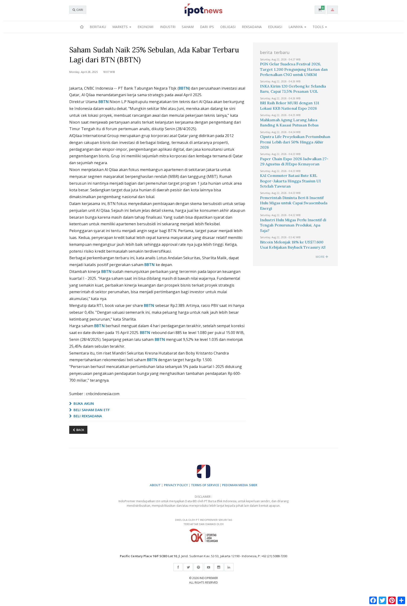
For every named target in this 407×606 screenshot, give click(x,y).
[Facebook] (178, 567)
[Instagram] (219, 567)
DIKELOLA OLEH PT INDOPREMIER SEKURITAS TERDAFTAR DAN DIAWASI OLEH (203, 522)
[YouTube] (208, 567)
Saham (188, 27)
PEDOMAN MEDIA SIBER (239, 485)
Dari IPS (207, 27)
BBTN (184, 88)
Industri (168, 27)
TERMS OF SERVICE (205, 485)
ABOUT (155, 485)
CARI (79, 10)
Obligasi (228, 27)
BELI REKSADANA (87, 416)
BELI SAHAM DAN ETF (91, 409)
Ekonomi (146, 27)
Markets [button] (120, 27)
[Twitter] (188, 567)
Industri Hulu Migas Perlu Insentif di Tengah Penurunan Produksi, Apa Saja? (293, 225)
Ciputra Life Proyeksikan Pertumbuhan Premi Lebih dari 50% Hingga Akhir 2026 (295, 142)
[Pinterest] (198, 567)
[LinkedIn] (229, 567)
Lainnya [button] (296, 27)
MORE (320, 257)
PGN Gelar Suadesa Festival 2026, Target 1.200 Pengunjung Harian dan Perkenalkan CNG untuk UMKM (294, 69)
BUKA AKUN (83, 403)
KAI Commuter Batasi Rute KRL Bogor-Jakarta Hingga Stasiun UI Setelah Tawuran (290, 180)
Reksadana (252, 27)
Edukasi (275, 27)
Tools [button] (319, 27)
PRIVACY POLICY (176, 485)
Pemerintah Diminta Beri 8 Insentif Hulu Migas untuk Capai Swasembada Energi (293, 203)
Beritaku (98, 27)
